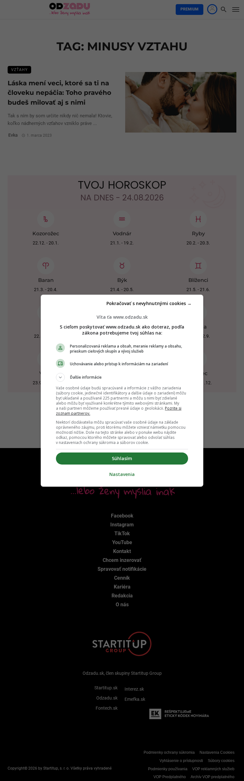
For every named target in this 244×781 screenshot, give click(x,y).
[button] (122, 377)
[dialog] (122, 391)
